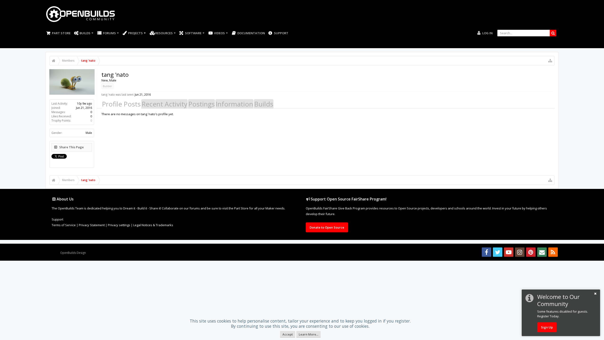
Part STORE (61, 33)
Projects (135, 33)
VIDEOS (219, 33)
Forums (109, 33)
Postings (201, 103)
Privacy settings (119, 225)
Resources (164, 33)
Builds (85, 33)
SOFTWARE (193, 33)
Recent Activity (164, 103)
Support (281, 33)
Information (234, 103)
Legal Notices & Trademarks (153, 225)
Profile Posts (121, 103)
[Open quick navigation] (550, 60)
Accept (287, 334)
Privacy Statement (92, 225)
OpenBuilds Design (73, 253)
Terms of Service (64, 225)
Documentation (251, 33)
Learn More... (308, 334)
